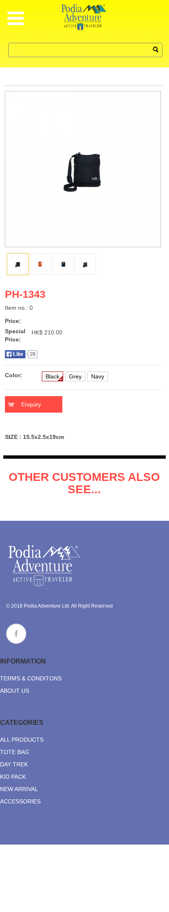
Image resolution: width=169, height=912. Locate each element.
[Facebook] (16, 634)
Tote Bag (14, 752)
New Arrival (19, 789)
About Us (14, 690)
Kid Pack (13, 776)
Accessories (20, 801)
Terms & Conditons (31, 678)
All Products (21, 739)
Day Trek (14, 764)
